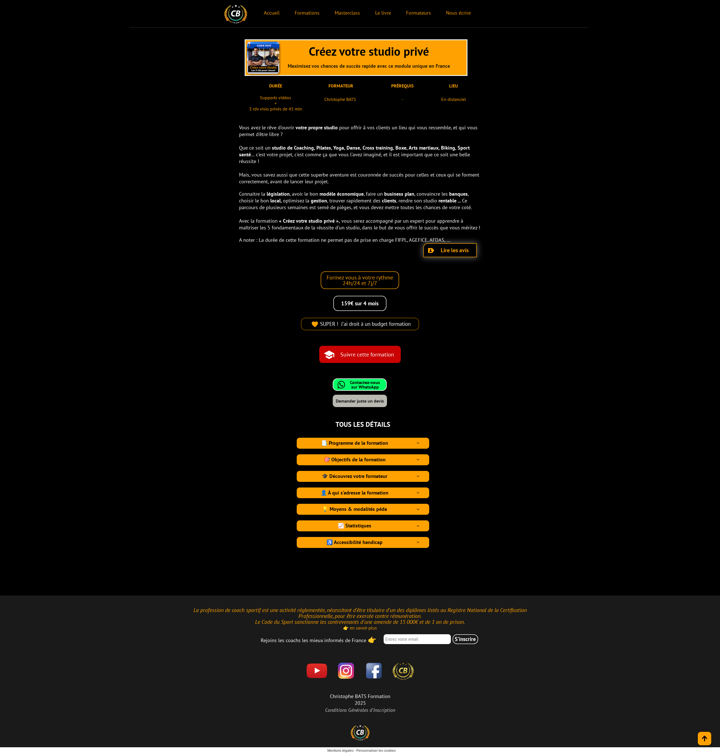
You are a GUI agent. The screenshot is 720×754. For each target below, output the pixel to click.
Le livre (383, 13)
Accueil (272, 13)
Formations (307, 13)
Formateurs (418, 13)
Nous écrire (458, 13)
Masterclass (347, 13)
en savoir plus (363, 628)
